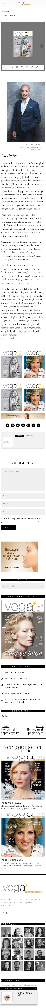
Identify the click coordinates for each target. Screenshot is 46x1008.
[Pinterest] (23, 425)
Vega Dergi (5, 11)
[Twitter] (18, 425)
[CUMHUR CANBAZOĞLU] (6, 943)
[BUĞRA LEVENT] (29, 932)
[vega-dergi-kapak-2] (34, 364)
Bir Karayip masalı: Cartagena (18, 693)
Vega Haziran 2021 (13, 860)
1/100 (5, 67)
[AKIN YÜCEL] (6, 932)
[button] (42, 586)
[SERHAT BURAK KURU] (17, 966)
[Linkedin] (28, 425)
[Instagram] (3, 715)
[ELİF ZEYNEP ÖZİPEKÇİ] (29, 943)
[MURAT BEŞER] (40, 954)
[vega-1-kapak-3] (11, 364)
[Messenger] (13, 425)
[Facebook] (7, 425)
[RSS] (6, 715)
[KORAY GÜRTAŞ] (40, 943)
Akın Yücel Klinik (15, 899)
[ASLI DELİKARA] (17, 932)
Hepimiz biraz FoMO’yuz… (16, 678)
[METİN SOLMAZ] (17, 954)
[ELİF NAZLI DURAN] (17, 943)
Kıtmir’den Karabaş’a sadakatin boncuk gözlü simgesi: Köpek (22, 700)
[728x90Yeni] (23, 415)
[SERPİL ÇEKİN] (29, 966)
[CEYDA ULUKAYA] (40, 932)
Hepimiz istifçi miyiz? (14, 672)
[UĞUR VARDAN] (40, 966)
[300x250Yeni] (19, 556)
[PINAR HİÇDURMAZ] (6, 966)
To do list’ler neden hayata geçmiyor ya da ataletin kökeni (24, 685)
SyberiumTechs (7, 905)
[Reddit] (33, 425)
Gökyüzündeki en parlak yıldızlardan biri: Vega (19, 985)
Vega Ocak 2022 (11, 802)
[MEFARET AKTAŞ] (6, 954)
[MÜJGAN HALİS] (29, 954)
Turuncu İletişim (15, 902)
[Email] (38, 425)
